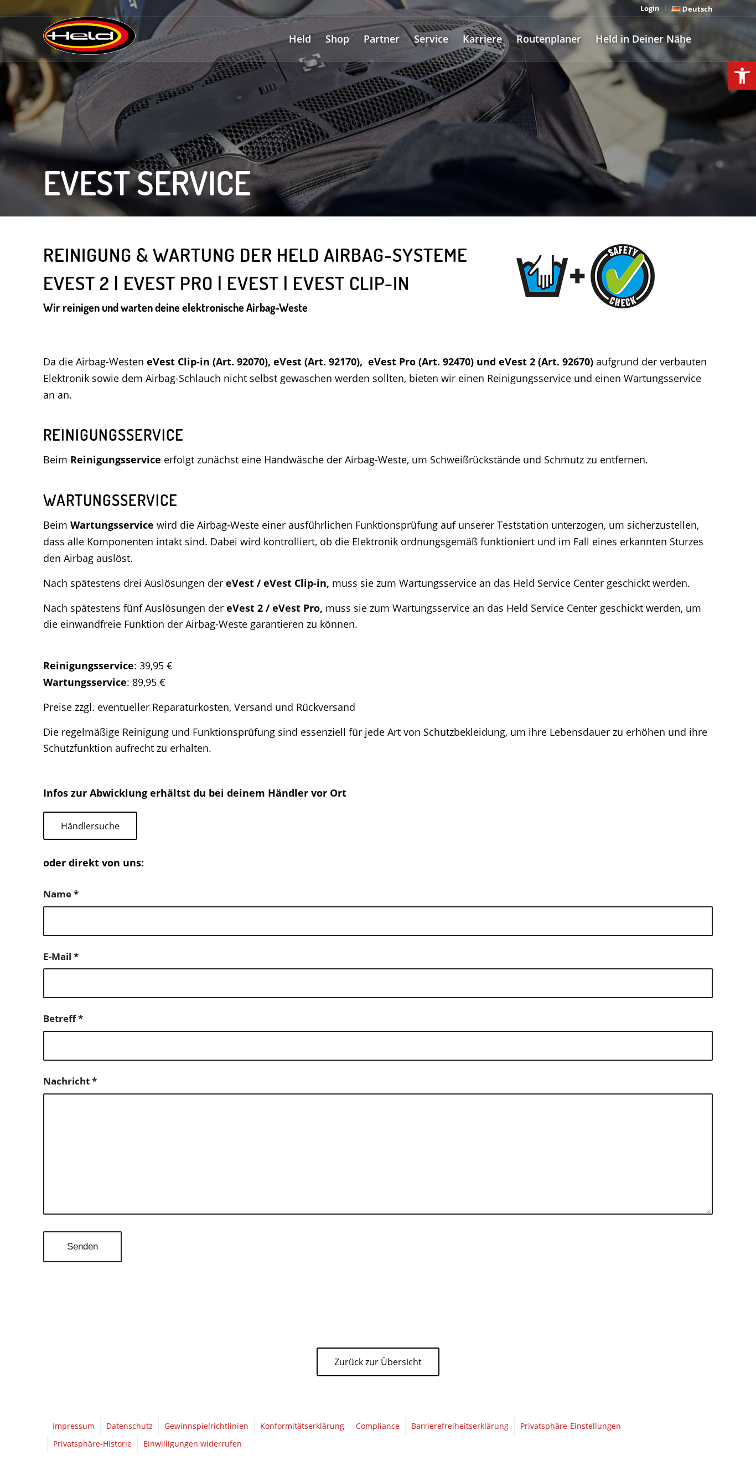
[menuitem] (650, 8)
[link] (742, 76)
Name (61, 893)
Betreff (63, 1018)
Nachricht (70, 1081)
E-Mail (61, 956)
